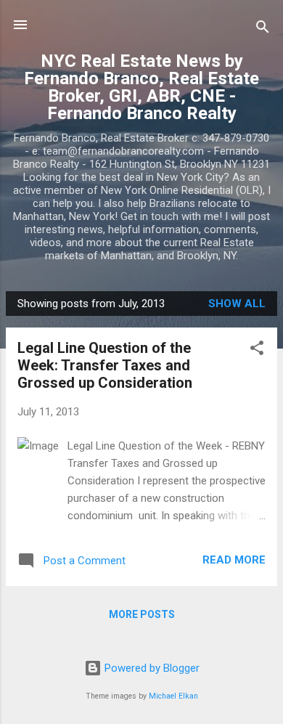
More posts (142, 614)
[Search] (262, 29)
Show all (237, 303)
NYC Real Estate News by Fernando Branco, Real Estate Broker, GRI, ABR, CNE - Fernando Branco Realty (141, 87)
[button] (257, 350)
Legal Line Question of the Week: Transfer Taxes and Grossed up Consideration (104, 365)
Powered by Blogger (151, 668)
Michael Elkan (173, 696)
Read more (234, 559)
